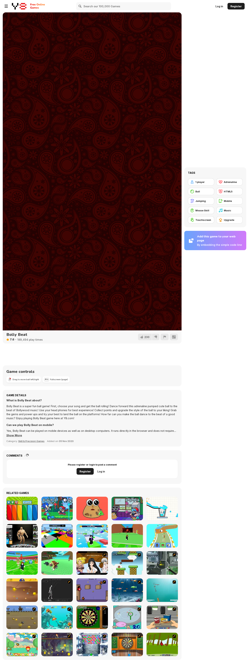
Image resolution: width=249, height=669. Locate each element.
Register (236, 6)
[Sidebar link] (6, 6)
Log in (219, 6)
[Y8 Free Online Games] (19, 6)
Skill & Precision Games (31, 441)
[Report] (165, 337)
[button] (14, 435)
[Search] (80, 6)
